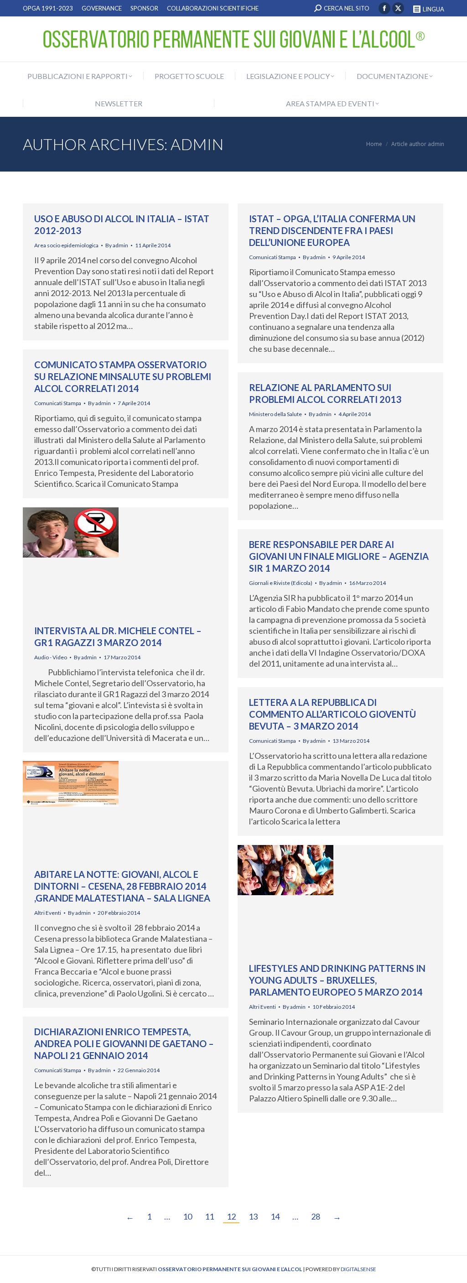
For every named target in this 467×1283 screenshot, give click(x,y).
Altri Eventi (47, 912)
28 (315, 1216)
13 (253, 1216)
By (116, 245)
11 (209, 1216)
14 (275, 1216)
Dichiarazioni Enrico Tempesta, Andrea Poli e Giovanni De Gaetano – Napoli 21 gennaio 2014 (124, 1043)
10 (187, 1216)
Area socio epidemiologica (66, 245)
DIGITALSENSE (358, 1269)
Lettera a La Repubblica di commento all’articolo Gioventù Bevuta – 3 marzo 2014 (332, 714)
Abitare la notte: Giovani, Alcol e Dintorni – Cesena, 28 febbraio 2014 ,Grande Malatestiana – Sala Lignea (122, 886)
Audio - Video (50, 657)
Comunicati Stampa (272, 257)
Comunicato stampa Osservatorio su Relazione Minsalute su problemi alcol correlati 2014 (122, 376)
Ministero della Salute (275, 414)
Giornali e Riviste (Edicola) (280, 582)
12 (231, 1216)
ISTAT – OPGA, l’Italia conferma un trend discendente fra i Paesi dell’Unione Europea (332, 230)
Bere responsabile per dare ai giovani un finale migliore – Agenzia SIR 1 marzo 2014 (339, 556)
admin (197, 144)
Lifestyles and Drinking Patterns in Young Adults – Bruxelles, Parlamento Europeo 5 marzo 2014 (337, 980)
